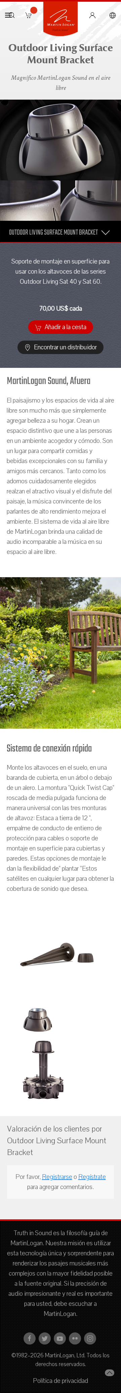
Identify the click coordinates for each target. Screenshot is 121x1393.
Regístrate (92, 1177)
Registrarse (57, 1177)
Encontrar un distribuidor (65, 347)
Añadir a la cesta (64, 327)
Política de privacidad (60, 1381)
